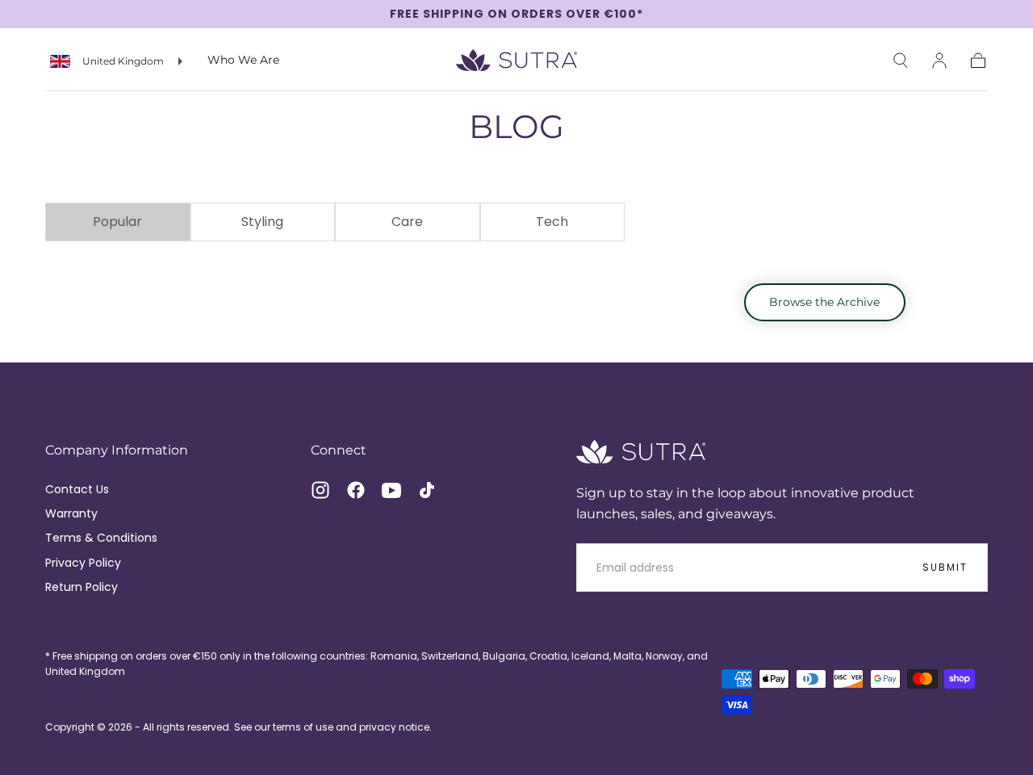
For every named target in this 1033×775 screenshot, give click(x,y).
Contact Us (77, 489)
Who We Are (243, 61)
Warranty (71, 513)
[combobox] (116, 61)
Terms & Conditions (101, 538)
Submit (945, 567)
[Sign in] (939, 60)
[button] (900, 60)
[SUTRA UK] (640, 451)
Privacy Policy (83, 563)
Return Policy (81, 587)
